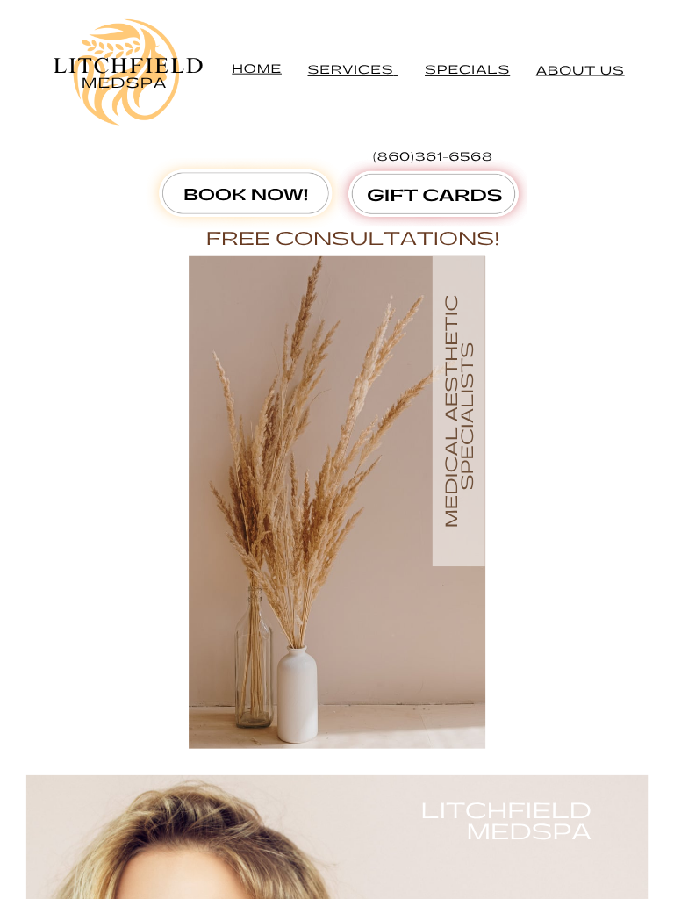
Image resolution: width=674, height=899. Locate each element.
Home (257, 69)
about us (580, 70)
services (351, 70)
